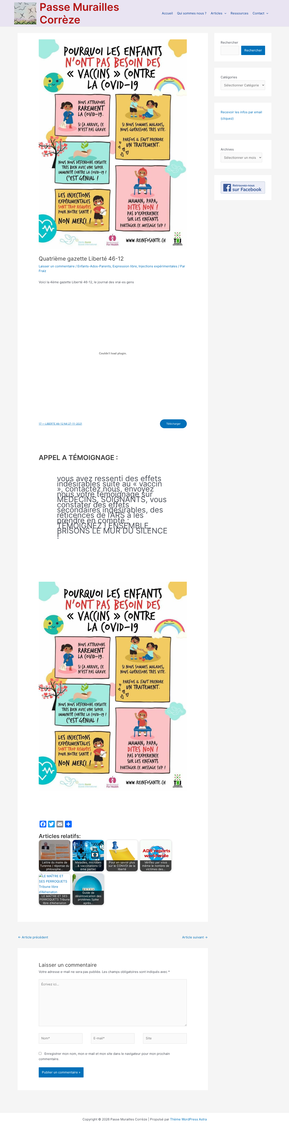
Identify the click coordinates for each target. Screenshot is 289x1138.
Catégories (229, 77)
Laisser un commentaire (57, 266)
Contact (258, 13)
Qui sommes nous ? (191, 13)
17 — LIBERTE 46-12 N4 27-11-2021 (60, 423)
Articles (216, 13)
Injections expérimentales (158, 266)
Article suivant (195, 937)
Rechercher (229, 42)
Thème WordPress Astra (188, 1119)
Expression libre (125, 266)
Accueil (167, 13)
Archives (227, 149)
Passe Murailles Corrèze (79, 13)
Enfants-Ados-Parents (94, 266)
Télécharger (173, 423)
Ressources (239, 13)
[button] (224, 13)
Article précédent (33, 937)
